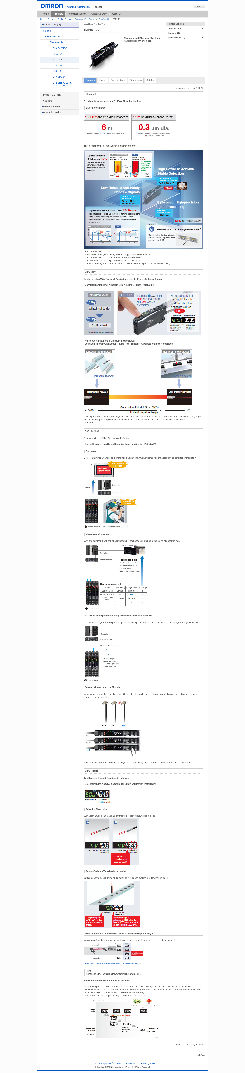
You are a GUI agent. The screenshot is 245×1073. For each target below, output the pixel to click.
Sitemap (120, 1064)
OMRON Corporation (102, 1064)
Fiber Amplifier (104, 19)
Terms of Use (133, 1064)
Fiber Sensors (90, 19)
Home (46, 14)
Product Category (65, 19)
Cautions (47, 101)
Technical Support (77, 14)
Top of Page (199, 1055)
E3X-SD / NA (59, 77)
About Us (117, 14)
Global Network (99, 14)
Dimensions (136, 80)
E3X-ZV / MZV (60, 48)
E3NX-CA (57, 54)
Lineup (102, 80)
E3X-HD (57, 71)
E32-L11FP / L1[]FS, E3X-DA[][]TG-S (62, 84)
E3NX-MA (58, 65)
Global (98, 7)
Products (58, 14)
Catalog (150, 80)
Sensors (78, 19)
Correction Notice (52, 112)
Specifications (118, 80)
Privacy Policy (148, 1064)
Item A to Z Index (51, 106)
